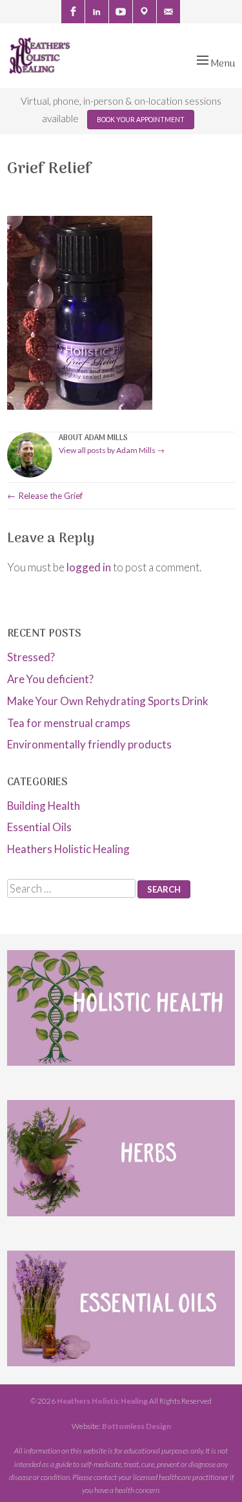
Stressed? (31, 657)
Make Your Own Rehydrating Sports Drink (107, 701)
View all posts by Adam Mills (112, 450)
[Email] (168, 11)
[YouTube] (120, 11)
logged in (88, 567)
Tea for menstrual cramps (68, 723)
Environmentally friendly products (89, 744)
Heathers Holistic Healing (68, 849)
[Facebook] (73, 11)
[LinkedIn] (96, 11)
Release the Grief (45, 496)
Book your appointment (141, 119)
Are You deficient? (50, 679)
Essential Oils (39, 827)
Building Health (43, 805)
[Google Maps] (144, 11)
